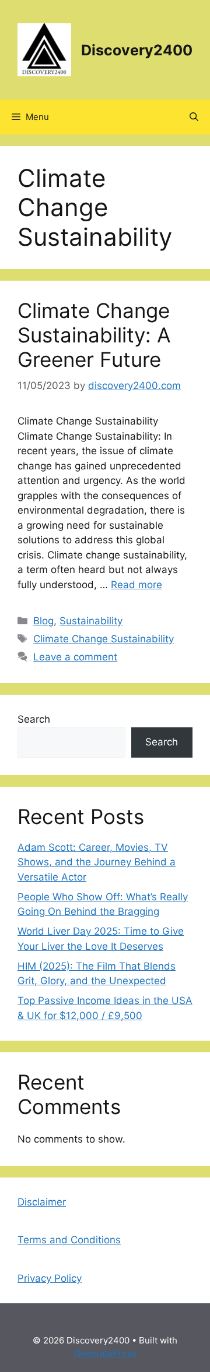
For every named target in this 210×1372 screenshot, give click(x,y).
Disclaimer (42, 1202)
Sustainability (91, 621)
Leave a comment (75, 657)
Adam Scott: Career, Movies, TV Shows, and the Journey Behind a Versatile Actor (97, 862)
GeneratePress (105, 1353)
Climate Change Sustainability (103, 639)
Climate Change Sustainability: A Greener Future (94, 335)
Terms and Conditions (69, 1240)
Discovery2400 (136, 50)
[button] (194, 117)
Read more (136, 584)
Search (34, 719)
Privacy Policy (50, 1278)
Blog (43, 621)
